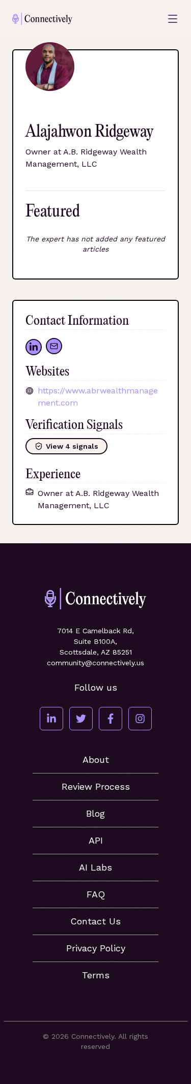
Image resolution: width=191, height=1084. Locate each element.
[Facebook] (110, 718)
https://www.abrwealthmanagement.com (98, 397)
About (96, 759)
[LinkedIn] (51, 718)
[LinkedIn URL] (33, 347)
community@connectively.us (95, 663)
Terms (96, 975)
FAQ (96, 894)
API (96, 840)
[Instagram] (140, 718)
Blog (95, 813)
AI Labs (95, 867)
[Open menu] (173, 19)
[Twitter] (81, 718)
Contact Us (95, 921)
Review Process (96, 786)
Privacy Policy (95, 948)
